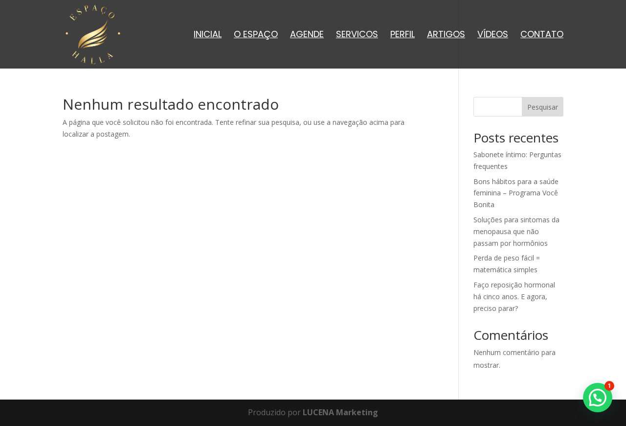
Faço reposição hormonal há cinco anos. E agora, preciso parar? (514, 296)
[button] (597, 397)
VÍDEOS (492, 35)
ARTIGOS (446, 35)
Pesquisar (542, 107)
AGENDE (307, 35)
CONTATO (541, 35)
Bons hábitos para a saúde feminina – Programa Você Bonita (516, 193)
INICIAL (208, 35)
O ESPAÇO (256, 35)
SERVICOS (357, 35)
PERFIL (402, 35)
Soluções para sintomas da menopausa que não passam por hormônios (516, 231)
